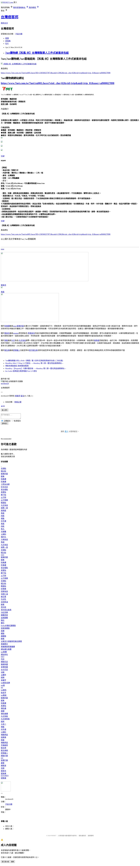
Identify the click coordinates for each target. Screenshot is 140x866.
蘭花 (2, 623)
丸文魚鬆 (4, 716)
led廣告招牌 (5, 683)
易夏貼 (3, 492)
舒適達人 (16, 350)
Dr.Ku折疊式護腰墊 (8, 626)
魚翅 (2, 542)
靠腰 (2, 631)
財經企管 (17, 402)
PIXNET (53, 835)
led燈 (3, 685)
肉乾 (2, 526)
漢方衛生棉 (33, 350)
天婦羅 (3, 532)
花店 (2, 659)
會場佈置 (4, 667)
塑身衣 (3, 285)
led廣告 (3, 690)
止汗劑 (3, 497)
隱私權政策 (82, 835)
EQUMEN (5, 775)
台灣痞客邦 (9, 17)
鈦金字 (3, 693)
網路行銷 (4, 756)
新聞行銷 (4, 760)
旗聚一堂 (4, 508)
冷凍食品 (4, 539)
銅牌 (2, 677)
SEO (2, 657)
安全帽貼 (4, 489)
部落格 (7, 41)
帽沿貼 (3, 471)
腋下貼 (3, 495)
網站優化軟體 (6, 649)
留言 (22, 396)
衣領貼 (3, 468)
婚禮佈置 (4, 664)
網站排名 (4, 654)
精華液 (3, 766)
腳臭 (2, 476)
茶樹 (2, 768)
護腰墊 (3, 636)
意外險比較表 (6, 610)
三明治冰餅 (5, 484)
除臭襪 (7, 326)
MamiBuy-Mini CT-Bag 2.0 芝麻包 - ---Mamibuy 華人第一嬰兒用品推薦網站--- (34, 363)
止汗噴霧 (4, 500)
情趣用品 (4, 735)
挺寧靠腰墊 (5, 628)
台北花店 (4, 670)
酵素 (2, 604)
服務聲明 (91, 835)
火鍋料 (3, 534)
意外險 (3, 607)
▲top (3, 406)
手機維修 (4, 745)
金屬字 (3, 680)
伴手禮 (3, 521)
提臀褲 (3, 778)
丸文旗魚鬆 (5, 719)
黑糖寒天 (4, 644)
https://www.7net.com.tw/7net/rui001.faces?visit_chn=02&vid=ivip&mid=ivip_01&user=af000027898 (57, 83)
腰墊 (2, 633)
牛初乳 (3, 599)
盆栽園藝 (4, 618)
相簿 (7, 38)
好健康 (3, 589)
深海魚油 (4, 602)
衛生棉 (7, 350)
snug (2, 249)
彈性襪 (3, 708)
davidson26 (5, 383)
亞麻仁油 (4, 594)
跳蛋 (2, 740)
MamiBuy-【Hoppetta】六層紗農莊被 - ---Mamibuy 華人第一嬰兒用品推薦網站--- (35, 368)
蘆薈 (2, 763)
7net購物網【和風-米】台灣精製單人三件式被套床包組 (37, 52)
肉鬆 (2, 516)
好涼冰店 (4, 487)
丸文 (13, 340)
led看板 (3, 695)
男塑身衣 (31, 333)
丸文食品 (22, 340)
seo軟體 (4, 652)
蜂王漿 (3, 597)
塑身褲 (3, 773)
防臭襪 (3, 482)
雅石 (2, 620)
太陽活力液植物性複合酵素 (11, 641)
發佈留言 (4, 423)
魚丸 (2, 529)
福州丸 (3, 537)
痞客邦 (17, 396)
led (2, 687)
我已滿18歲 (5, 861)
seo (2, 758)
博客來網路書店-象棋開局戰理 (17, 366)
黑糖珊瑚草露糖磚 (8, 647)
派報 (2, 672)
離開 (12, 861)
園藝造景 (4, 615)
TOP (2, 156)
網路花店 (4, 662)
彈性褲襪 (4, 714)
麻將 (2, 721)
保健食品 (4, 591)
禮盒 (2, 518)
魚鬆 (2, 292)
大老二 (3, 724)
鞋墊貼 (3, 503)
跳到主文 (4, 23)
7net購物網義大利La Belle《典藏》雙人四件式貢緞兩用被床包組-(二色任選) (34, 361)
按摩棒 (3, 737)
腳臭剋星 (20, 326)
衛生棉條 (4, 750)
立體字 (3, 675)
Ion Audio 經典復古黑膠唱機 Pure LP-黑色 (21, 371)
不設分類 (18, 34)
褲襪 (2, 711)
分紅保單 (4, 612)
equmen (16, 333)
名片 (7, 43)
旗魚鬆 (96, 340)
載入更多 (4, 410)
